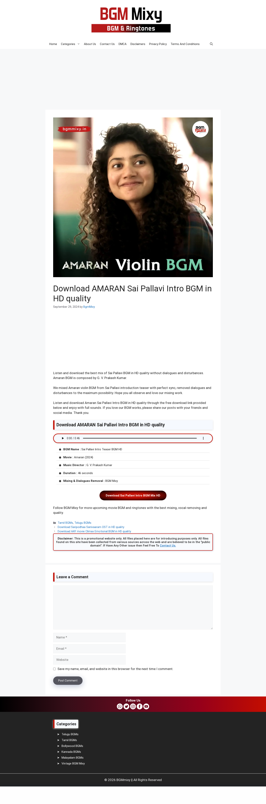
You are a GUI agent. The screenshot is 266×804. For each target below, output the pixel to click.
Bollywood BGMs (72, 746)
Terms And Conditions (185, 44)
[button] (211, 44)
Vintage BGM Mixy (73, 763)
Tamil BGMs (65, 523)
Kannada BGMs (71, 752)
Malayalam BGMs (73, 757)
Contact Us (107, 44)
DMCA (123, 44)
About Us (90, 44)
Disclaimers (137, 44)
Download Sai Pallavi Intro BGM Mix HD (133, 495)
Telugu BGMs (82, 523)
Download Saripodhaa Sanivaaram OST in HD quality (91, 527)
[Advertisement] (117, 76)
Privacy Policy (158, 44)
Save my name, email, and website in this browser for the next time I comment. (115, 669)
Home (53, 44)
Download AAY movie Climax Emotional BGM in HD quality (94, 531)
